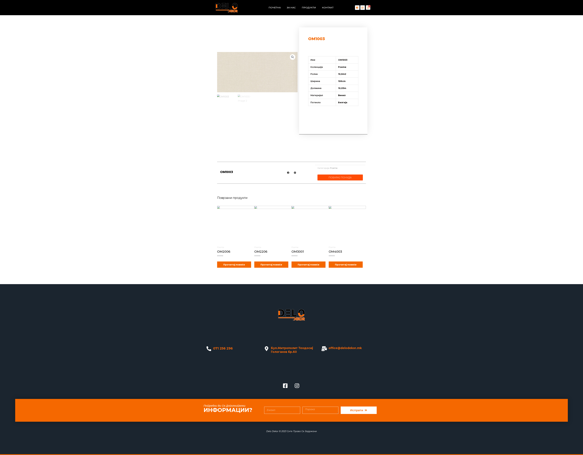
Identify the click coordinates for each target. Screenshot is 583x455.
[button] (292, 57)
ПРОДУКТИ (309, 7)
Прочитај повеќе (234, 264)
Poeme (334, 168)
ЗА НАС (291, 7)
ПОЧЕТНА (275, 7)
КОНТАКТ (328, 7)
